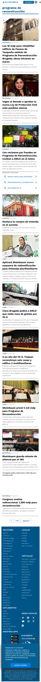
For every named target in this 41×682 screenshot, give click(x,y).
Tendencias (7, 584)
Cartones (6, 569)
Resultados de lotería (27, 596)
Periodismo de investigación (8, 542)
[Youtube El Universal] (23, 621)
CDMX (4, 259)
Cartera (5, 218)
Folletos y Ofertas (28, 561)
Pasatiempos (26, 590)
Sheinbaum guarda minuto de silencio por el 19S (19, 458)
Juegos (24, 587)
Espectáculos (8, 577)
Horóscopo (25, 592)
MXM (4, 589)
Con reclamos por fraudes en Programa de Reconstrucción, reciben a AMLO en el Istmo (19, 155)
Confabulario (7, 582)
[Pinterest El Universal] (33, 621)
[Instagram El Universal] (28, 621)
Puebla (24, 538)
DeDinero (25, 582)
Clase (5, 611)
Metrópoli (6, 42)
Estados (5, 149)
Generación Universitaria (26, 573)
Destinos (6, 600)
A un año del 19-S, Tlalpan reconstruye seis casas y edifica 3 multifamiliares (17, 360)
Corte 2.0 (6, 535)
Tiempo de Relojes (9, 626)
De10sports (26, 579)
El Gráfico (25, 577)
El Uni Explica (8, 546)
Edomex (24, 533)
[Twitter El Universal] (33, 618)
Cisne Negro (7, 629)
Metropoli (6, 559)
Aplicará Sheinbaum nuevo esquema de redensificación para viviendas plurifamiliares (19, 265)
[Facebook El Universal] (28, 618)
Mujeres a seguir (9, 538)
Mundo (5, 553)
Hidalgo (24, 541)
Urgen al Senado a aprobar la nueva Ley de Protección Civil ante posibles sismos (19, 104)
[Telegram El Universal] (23, 618)
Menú (5, 595)
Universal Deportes (10, 574)
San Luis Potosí (27, 546)
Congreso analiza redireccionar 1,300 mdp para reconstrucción (19, 502)
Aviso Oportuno (27, 564)
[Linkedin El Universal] (23, 626)
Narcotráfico (7, 564)
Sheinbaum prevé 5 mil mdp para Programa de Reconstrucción (18, 411)
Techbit (5, 592)
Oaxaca (24, 535)
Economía (6, 571)
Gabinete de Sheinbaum (7, 550)
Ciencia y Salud (8, 587)
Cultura (5, 579)
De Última (6, 618)
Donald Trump (8, 556)
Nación (5, 533)
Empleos (25, 567)
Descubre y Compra (29, 559)
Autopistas (7, 602)
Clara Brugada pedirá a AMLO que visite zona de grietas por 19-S (19, 314)
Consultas (6, 605)
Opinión (5, 566)
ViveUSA (25, 585)
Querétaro (25, 543)
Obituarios (25, 569)
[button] (28, 2)
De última (6, 597)
